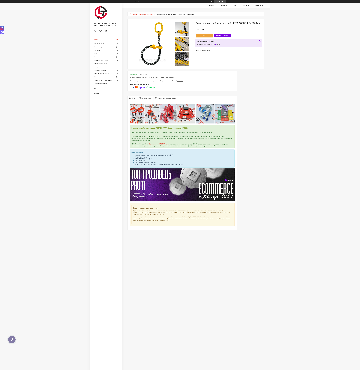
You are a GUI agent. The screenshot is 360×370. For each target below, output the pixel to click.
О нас (95, 88)
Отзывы (96, 93)
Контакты (246, 5)
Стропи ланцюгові (150, 14)
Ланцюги (97, 50)
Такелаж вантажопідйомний (103, 80)
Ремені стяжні (98, 57)
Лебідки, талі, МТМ (100, 70)
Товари (135, 14)
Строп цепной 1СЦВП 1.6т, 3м (159, 144)
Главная (211, 5)
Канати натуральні (100, 47)
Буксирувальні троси (100, 63)
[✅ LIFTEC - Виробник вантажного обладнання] (106, 12)
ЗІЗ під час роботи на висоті (102, 77)
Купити (204, 35)
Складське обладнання (101, 73)
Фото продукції (259, 5)
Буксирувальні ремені (101, 60)
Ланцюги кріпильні (100, 67)
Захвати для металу (100, 83)
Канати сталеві (99, 43)
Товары (96, 39)
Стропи (96, 53)
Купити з (219, 35)
